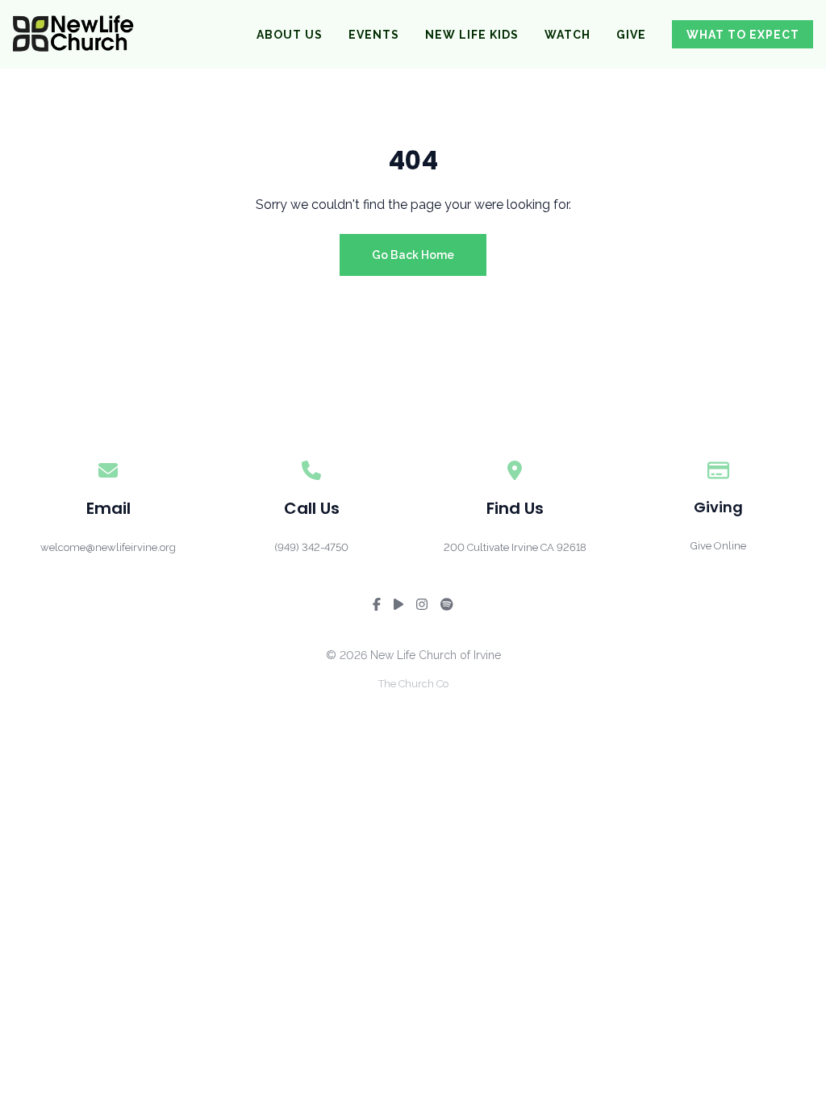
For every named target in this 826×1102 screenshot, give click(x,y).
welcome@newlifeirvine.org (108, 547)
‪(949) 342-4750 (311, 547)
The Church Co (413, 684)
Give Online (718, 546)
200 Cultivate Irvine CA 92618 (515, 547)
